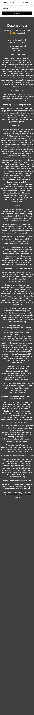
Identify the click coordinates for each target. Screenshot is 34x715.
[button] (31, 8)
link (10, 354)
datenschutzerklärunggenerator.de (18, 495)
